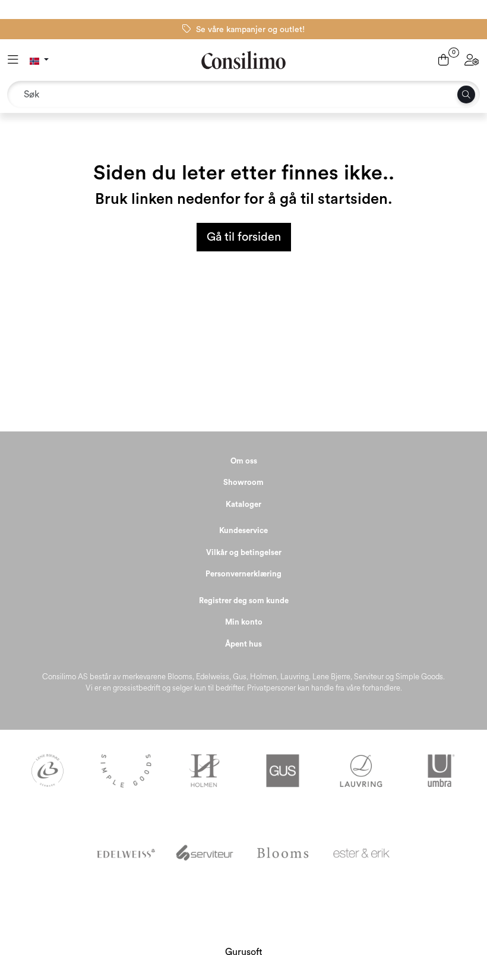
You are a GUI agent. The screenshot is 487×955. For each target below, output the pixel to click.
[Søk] (466, 94)
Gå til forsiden (244, 237)
